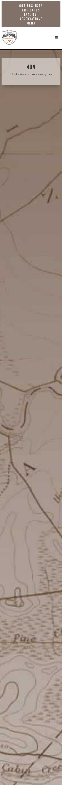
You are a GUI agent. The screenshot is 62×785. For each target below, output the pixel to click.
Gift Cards (31, 10)
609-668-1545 (31, 5)
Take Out (31, 14)
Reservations (31, 18)
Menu (31, 23)
